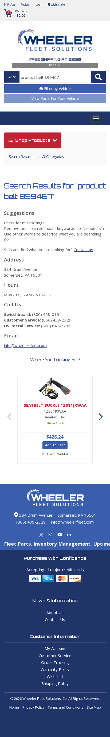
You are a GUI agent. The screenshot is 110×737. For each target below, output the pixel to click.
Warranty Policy (55, 669)
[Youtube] (59, 534)
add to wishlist (57, 454)
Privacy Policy (33, 707)
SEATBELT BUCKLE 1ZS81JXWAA (55, 405)
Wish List (55, 676)
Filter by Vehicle (57, 88)
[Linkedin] (69, 534)
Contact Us (55, 619)
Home (14, 707)
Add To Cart (55, 445)
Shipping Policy (55, 683)
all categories (53, 156)
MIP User (9, 4)
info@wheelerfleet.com (25, 345)
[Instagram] (50, 534)
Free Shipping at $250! (55, 59)
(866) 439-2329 (31, 522)
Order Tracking (55, 662)
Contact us (83, 249)
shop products (33, 140)
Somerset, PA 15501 (77, 515)
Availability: (55, 417)
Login (39, 4)
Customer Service (55, 655)
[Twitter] (41, 534)
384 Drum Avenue (35, 515)
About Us (55, 612)
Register (25, 4)
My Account (55, 648)
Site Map (94, 707)
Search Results (20, 156)
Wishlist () (57, 4)
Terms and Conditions (65, 707)
